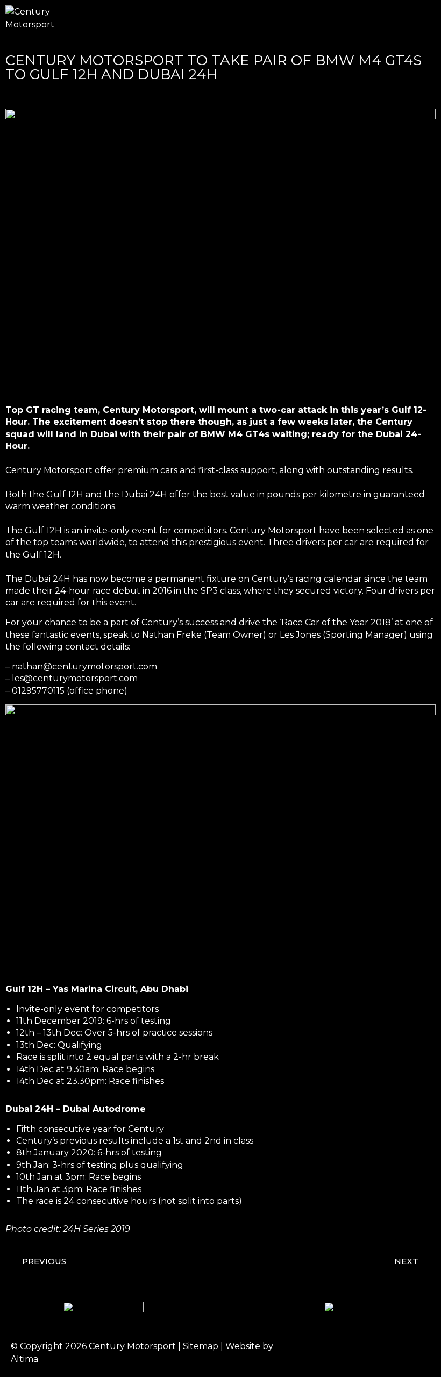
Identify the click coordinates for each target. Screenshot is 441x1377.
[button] (428, 18)
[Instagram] (357, 1352)
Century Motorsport (132, 1346)
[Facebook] (328, 1352)
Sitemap (200, 1346)
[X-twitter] (387, 1352)
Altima (24, 1359)
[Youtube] (416, 1352)
